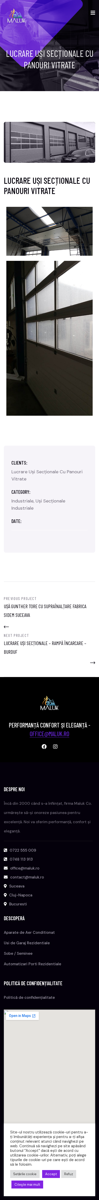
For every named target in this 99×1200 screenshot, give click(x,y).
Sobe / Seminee (18, 953)
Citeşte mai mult (27, 1184)
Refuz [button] (68, 1174)
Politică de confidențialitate (29, 997)
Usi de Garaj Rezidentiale (27, 943)
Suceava (16, 886)
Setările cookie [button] (25, 1174)
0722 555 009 (23, 850)
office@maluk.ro (49, 733)
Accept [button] (51, 1174)
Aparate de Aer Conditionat (29, 932)
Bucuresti (18, 904)
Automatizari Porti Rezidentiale (32, 964)
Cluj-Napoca (20, 895)
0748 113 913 (21, 859)
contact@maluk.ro (27, 877)
